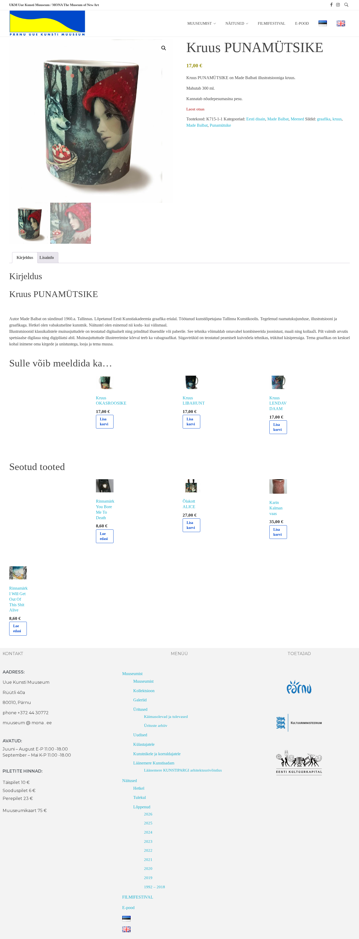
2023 (148, 841)
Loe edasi (104, 536)
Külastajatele (144, 744)
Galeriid (140, 700)
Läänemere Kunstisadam (153, 763)
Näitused (129, 780)
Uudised (140, 735)
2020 (148, 868)
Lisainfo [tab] (46, 257)
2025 (148, 823)
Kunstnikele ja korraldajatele (157, 754)
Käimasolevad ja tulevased (166, 717)
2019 (148, 878)
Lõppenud (141, 807)
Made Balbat (278, 119)
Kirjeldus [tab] (25, 257)
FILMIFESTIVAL (137, 897)
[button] (163, 48)
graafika (323, 119)
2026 (148, 814)
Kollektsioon (144, 690)
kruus (337, 119)
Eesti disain (255, 119)
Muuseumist (132, 673)
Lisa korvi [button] (104, 421)
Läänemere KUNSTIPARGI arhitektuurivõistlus (183, 770)
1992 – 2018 (154, 887)
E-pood (128, 907)
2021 (148, 860)
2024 (148, 832)
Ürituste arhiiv (155, 725)
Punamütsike (220, 125)
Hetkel (138, 788)
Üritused (140, 709)
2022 (148, 850)
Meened (297, 119)
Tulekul (139, 797)
